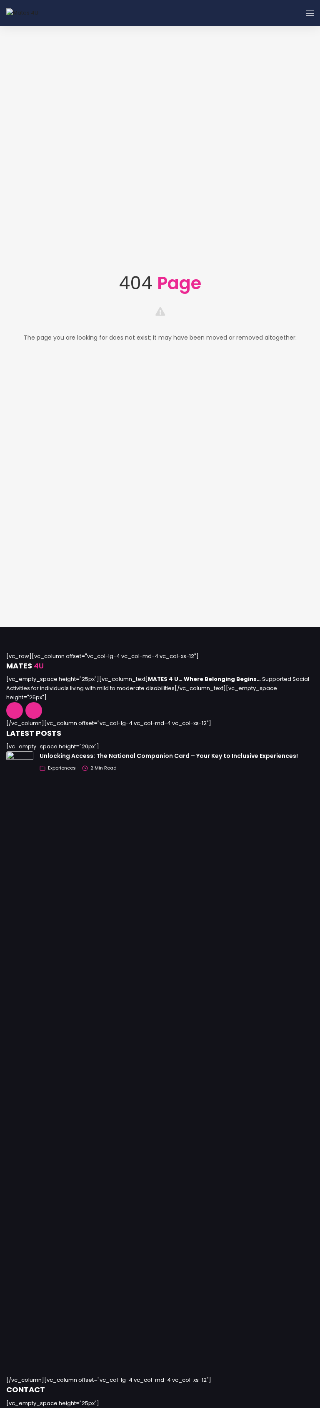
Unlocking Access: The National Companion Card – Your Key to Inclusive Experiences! (169, 756)
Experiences (62, 768)
